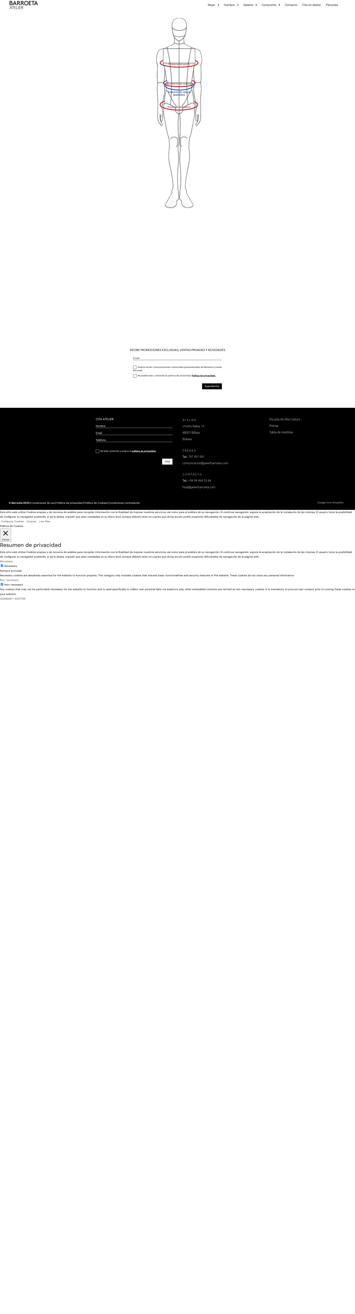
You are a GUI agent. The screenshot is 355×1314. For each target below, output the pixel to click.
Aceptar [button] (31, 521)
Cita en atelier (311, 5)
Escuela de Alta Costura (284, 419)
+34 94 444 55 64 (199, 480)
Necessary (10, 566)
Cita (167, 461)
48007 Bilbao (191, 433)
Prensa (273, 426)
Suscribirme (212, 386)
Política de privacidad (70, 503)
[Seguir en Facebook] (185, 397)
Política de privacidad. (204, 375)
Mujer (211, 5)
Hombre (229, 5)
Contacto (291, 5)
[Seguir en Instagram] (168, 397)
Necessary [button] (6, 561)
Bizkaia (187, 439)
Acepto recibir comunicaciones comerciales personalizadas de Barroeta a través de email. (177, 369)
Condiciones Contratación (124, 503)
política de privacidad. (144, 451)
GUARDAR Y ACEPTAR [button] (12, 598)
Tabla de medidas (281, 432)
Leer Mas (44, 521)
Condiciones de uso (43, 503)
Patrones (332, 5)
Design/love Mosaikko (331, 502)
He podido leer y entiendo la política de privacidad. (177, 375)
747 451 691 (196, 457)
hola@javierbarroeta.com (198, 487)
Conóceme (269, 5)
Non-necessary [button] (9, 580)
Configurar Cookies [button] (12, 521)
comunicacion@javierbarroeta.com (205, 463)
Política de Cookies (95, 503)
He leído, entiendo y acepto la (128, 451)
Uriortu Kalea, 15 (193, 426)
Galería (248, 5)
